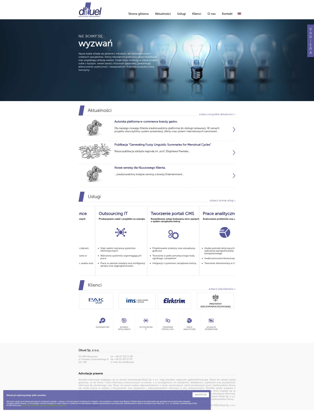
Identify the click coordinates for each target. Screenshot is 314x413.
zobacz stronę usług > (223, 200)
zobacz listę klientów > (222, 289)
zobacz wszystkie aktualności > (217, 114)
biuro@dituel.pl (126, 362)
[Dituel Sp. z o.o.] (90, 9)
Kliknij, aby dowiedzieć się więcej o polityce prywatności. (44, 405)
